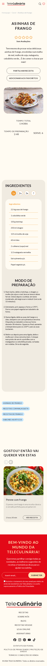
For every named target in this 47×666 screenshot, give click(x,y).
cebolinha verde (18, 215)
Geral (14, 13)
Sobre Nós (23, 616)
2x (20, 193)
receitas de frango (13, 414)
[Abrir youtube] (29, 639)
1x (13, 193)
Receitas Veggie (23, 625)
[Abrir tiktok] (34, 639)
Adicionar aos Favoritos (23, 78)
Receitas (23, 612)
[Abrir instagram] (19, 639)
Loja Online (23, 629)
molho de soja (22, 234)
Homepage (6, 13)
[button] (16, 37)
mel (26, 246)
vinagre (20, 228)
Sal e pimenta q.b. (18, 258)
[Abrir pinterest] (24, 639)
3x (27, 193)
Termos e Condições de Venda (24, 655)
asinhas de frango (12, 403)
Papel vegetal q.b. (18, 264)
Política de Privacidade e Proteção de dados (23, 650)
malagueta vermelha (22, 252)
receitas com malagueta (15, 409)
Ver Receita (32, 518)
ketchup (19, 221)
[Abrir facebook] (14, 639)
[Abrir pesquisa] (40, 4)
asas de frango (22, 209)
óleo (17, 240)
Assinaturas (23, 633)
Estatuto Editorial (23, 646)
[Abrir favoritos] (43, 3)
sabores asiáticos (12, 420)
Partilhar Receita (23, 71)
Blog (23, 621)
